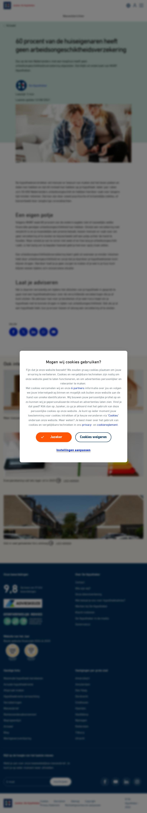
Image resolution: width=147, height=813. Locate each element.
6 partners (77, 388)
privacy (86, 424)
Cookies (113, 415)
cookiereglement (107, 424)
